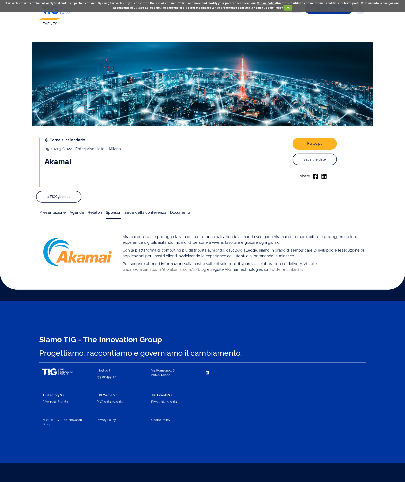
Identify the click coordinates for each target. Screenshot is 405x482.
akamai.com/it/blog (188, 269)
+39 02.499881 (106, 377)
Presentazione (52, 212)
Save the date (315, 159)
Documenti (180, 212)
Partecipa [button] (314, 144)
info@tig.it (103, 370)
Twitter (275, 269)
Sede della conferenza (145, 212)
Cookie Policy (266, 3)
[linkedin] (324, 176)
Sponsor (113, 212)
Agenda (77, 212)
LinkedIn (294, 269)
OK (288, 7)
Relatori (95, 212)
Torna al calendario (67, 140)
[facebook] (315, 176)
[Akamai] (77, 252)
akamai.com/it (152, 269)
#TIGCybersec (58, 197)
